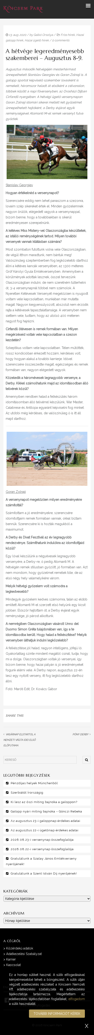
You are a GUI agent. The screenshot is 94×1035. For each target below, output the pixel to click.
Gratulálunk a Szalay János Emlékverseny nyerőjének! (41, 861)
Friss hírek (68, 35)
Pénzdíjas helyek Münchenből (34, 783)
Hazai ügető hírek (37, 40)
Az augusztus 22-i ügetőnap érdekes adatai (44, 830)
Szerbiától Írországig (27, 792)
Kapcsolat (13, 965)
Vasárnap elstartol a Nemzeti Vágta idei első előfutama (19, 740)
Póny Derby (80, 734)
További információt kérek (57, 1013)
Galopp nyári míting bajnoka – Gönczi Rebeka (46, 811)
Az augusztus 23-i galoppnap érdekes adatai (45, 821)
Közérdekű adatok (19, 948)
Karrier (11, 959)
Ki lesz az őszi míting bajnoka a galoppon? (44, 802)
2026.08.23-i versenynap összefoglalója (42, 839)
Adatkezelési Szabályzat (24, 954)
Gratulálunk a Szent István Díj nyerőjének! (44, 873)
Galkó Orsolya (43, 35)
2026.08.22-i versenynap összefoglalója (42, 849)
